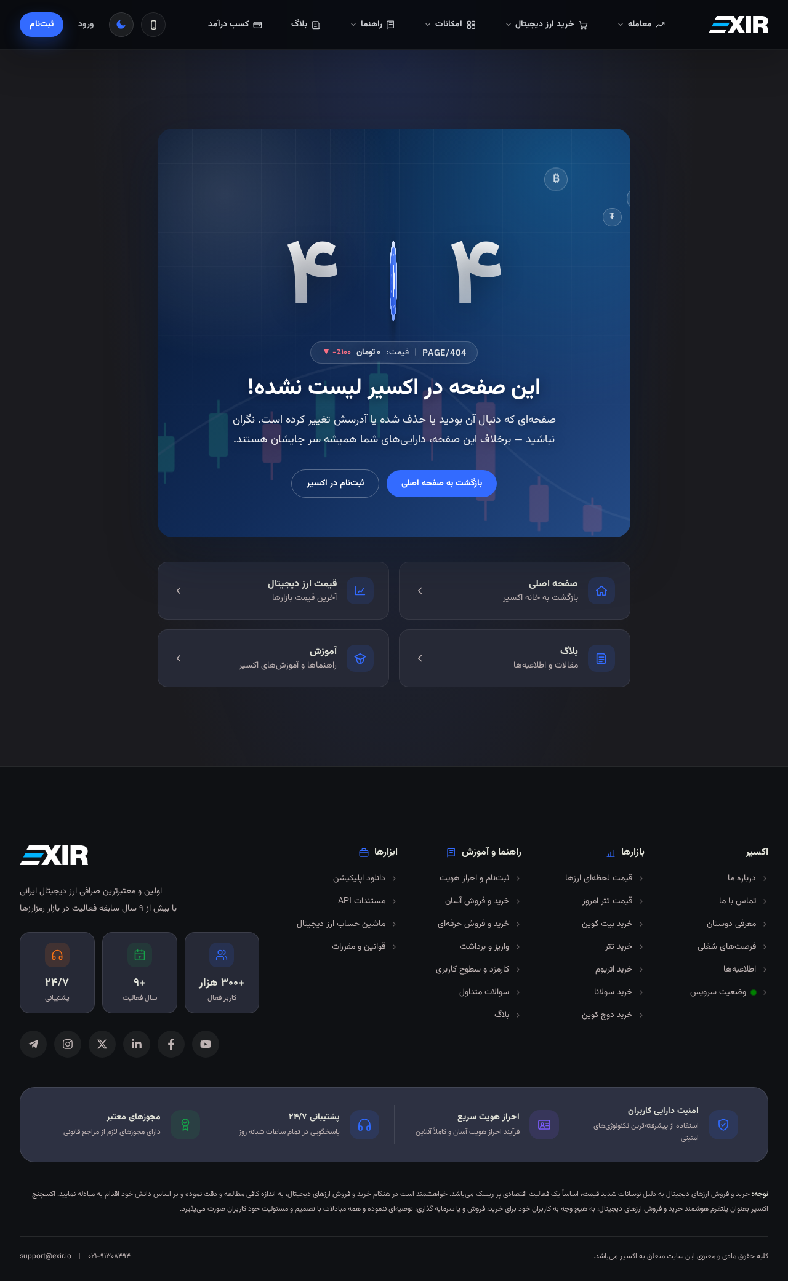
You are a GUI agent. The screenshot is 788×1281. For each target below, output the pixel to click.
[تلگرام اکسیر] (33, 1044)
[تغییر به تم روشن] (121, 24)
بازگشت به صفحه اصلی (441, 483)
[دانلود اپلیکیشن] (153, 24)
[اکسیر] (738, 24)
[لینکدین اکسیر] (136, 1044)
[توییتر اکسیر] (102, 1044)
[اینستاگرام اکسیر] (67, 1044)
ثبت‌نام (42, 24)
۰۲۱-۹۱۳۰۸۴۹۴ (109, 1256)
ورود (86, 24)
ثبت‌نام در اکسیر (335, 483)
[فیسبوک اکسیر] (171, 1044)
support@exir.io (45, 1256)
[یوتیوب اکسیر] (205, 1044)
